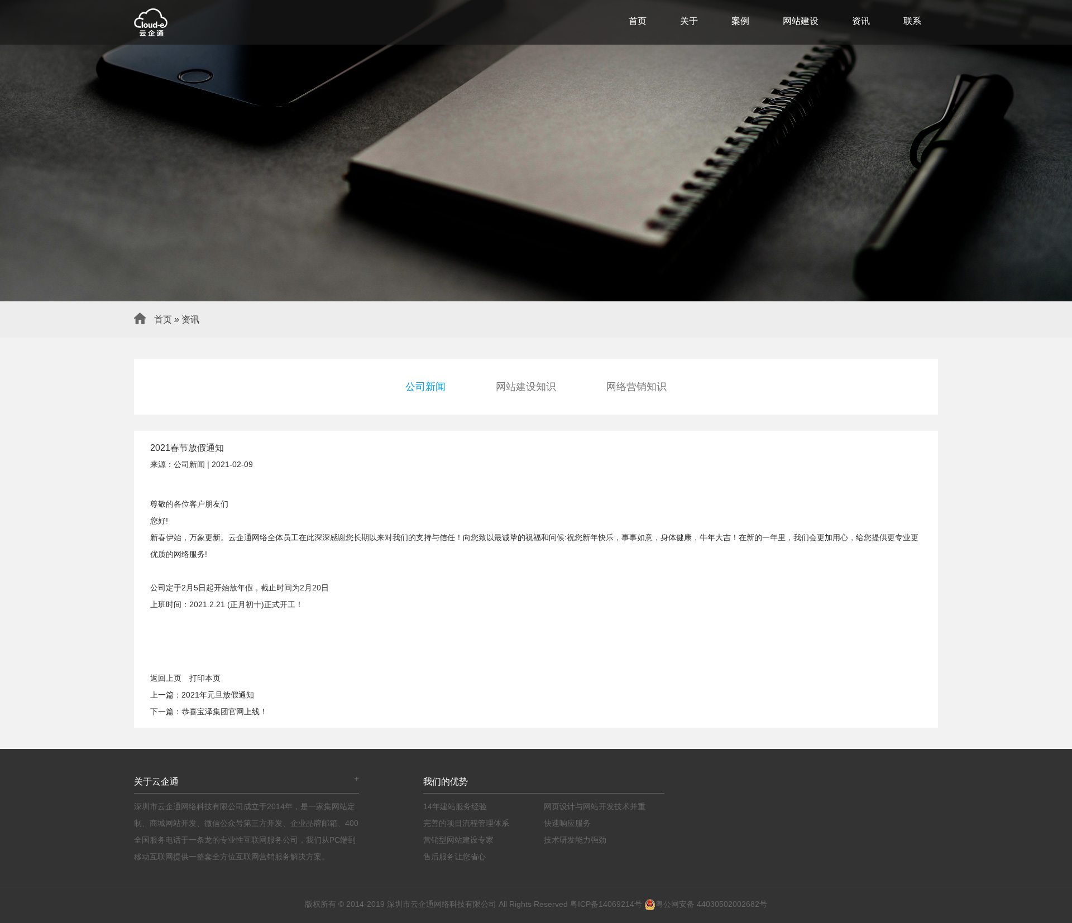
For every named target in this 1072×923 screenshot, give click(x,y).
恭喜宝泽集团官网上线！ (224, 711)
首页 (638, 21)
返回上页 (165, 678)
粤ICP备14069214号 (606, 904)
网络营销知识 (636, 386)
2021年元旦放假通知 (217, 694)
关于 (689, 21)
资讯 (861, 21)
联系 (912, 21)
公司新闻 (425, 386)
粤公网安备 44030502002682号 (711, 904)
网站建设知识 (526, 386)
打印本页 (205, 678)
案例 (740, 21)
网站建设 (801, 21)
